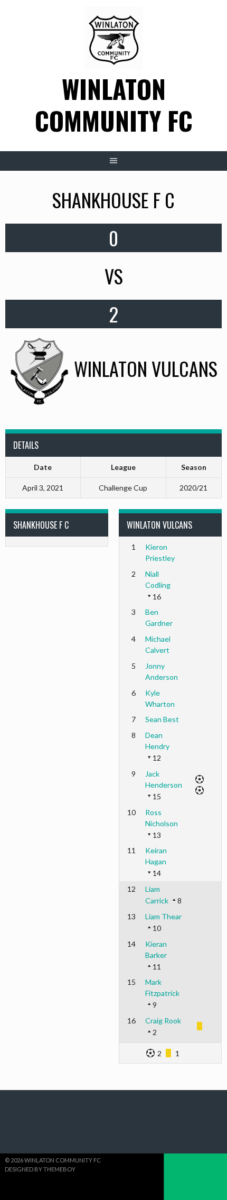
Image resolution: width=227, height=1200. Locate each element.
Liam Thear (163, 916)
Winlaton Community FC (114, 104)
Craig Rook (163, 1020)
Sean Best (162, 719)
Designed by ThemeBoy (40, 1169)
